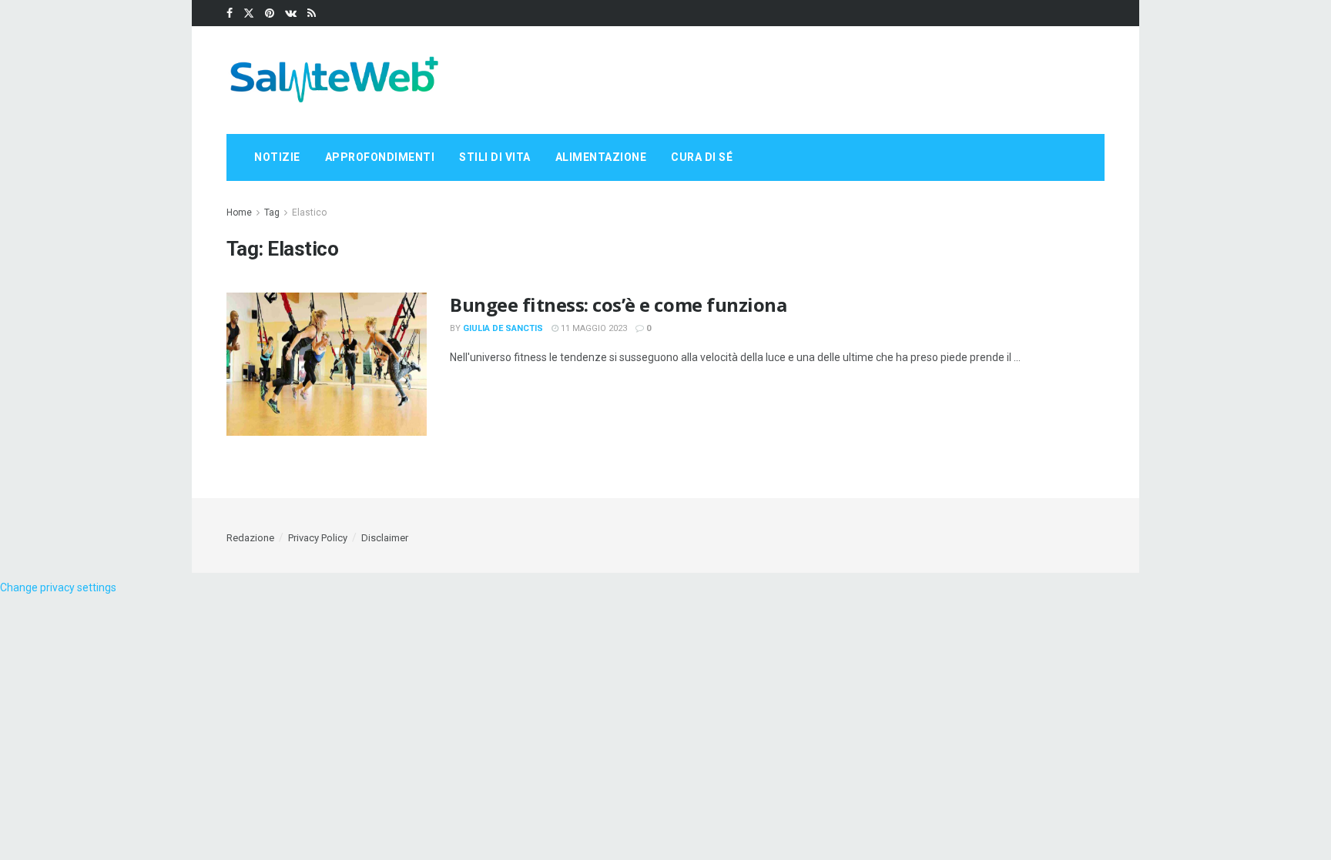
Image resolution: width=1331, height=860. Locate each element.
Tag (272, 212)
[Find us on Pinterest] (269, 13)
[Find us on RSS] (311, 13)
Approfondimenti (380, 157)
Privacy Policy (317, 538)
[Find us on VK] (291, 13)
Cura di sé (702, 157)
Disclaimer (384, 538)
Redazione (250, 538)
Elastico (309, 212)
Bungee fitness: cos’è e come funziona (618, 304)
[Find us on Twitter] (248, 13)
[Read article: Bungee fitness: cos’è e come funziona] (326, 364)
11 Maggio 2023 (592, 328)
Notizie (277, 157)
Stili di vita (495, 157)
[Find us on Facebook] (229, 13)
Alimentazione (601, 157)
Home (239, 212)
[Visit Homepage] (334, 80)
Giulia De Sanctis (503, 328)
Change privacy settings (58, 587)
